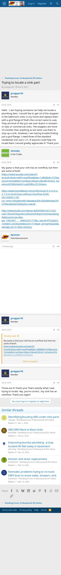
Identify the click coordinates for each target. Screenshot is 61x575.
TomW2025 (13, 462)
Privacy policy (25, 510)
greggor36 (9, 87)
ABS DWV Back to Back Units (25, 429)
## (58, 246)
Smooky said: (10, 335)
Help (36, 510)
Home (44, 510)
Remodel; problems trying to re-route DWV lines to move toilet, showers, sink (32, 473)
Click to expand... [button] (30, 361)
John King (12, 449)
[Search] (57, 3)
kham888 (12, 432)
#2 (58, 162)
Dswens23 (12, 478)
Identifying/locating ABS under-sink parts (33, 417)
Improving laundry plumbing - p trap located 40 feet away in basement (30, 444)
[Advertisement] (30, 39)
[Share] (54, 105)
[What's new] (51, 3)
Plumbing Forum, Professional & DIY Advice (35, 420)
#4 (58, 382)
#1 (58, 104)
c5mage (11, 420)
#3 (58, 329)
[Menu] (4, 3)
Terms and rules (9, 510)
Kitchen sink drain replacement (27, 459)
